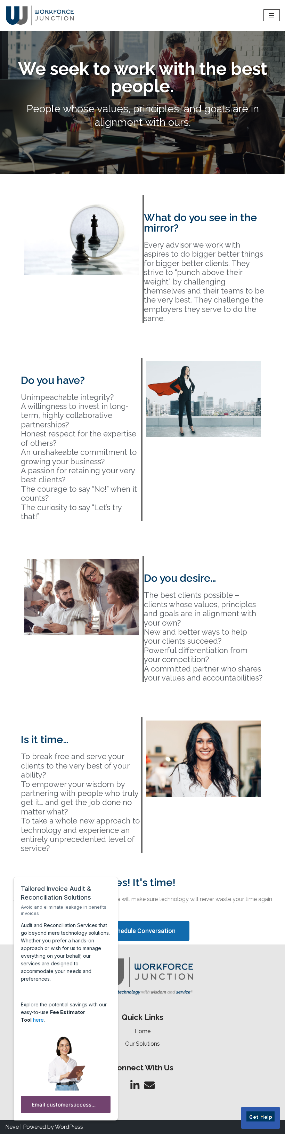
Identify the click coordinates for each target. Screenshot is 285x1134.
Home (142, 1031)
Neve (12, 1127)
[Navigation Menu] (271, 15)
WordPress (69, 1127)
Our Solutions (142, 1043)
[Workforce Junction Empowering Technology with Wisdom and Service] (40, 15)
